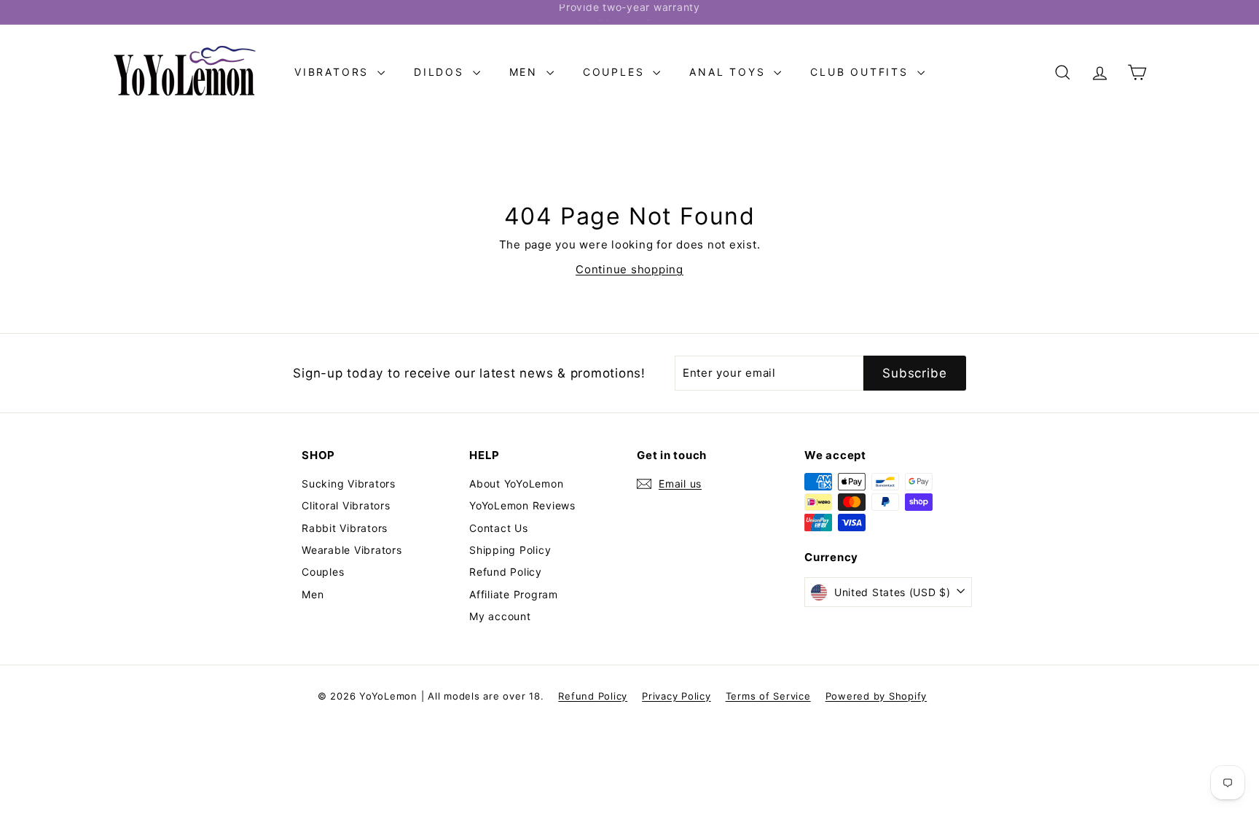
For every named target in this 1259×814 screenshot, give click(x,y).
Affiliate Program (513, 594)
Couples (616, 72)
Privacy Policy (676, 696)
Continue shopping (629, 269)
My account (500, 616)
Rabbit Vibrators (345, 528)
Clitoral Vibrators (346, 505)
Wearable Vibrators (352, 550)
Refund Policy (505, 572)
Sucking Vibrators (349, 483)
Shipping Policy (510, 550)
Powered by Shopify (876, 696)
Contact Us (498, 528)
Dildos (441, 72)
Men (526, 72)
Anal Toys (729, 72)
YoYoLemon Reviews (522, 505)
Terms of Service (768, 696)
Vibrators (334, 72)
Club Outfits (861, 72)
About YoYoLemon (516, 483)
